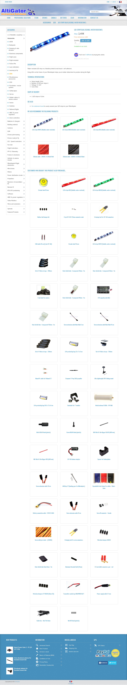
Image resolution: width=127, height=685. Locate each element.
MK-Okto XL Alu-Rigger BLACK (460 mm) (104, 432)
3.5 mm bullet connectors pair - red (104, 567)
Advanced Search (45, 645)
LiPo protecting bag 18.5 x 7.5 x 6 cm (43, 405)
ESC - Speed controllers (15, 141)
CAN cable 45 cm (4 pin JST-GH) (43, 244)
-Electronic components (16, 53)
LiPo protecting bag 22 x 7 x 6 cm (73, 352)
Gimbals (53, 18)
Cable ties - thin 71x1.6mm (43, 621)
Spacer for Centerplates (104, 459)
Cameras (10, 128)
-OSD (10, 82)
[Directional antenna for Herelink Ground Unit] (9, 674)
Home (108, 2)
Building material (13, 124)
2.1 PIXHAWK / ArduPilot (15, 35)
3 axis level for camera (43, 298)
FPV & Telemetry (13, 151)
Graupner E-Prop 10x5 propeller (73, 378)
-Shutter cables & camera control (14, 98)
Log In (114, 2)
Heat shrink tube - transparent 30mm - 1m (74, 271)
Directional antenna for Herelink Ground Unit (21, 669)
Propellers (11, 178)
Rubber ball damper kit (43, 217)
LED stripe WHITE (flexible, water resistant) (43, 130)
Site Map (71, 645)
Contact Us (94, 18)
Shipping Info (73, 648)
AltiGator (17, 681)
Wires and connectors (14, 204)
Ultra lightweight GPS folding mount (103, 378)
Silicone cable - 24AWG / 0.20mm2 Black (73, 157)
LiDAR (72, 18)
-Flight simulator (14, 60)
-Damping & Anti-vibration (14, 49)
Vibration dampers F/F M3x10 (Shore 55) (43, 594)
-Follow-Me (12, 64)
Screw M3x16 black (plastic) (73, 432)
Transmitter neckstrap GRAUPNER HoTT (73, 594)
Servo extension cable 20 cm (43, 486)
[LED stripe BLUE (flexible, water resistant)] (50, 41)
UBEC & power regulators (15, 197)
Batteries (63, 18)
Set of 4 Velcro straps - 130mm (104, 352)
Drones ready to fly (13, 138)
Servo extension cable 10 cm (73, 513)
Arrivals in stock (44, 652)
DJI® (9, 131)
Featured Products (13, 212)
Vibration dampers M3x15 (104, 540)
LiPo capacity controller (104, 298)
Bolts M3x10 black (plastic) (43, 432)
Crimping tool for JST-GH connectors (104, 217)
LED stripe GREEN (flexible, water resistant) (73, 130)
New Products (44, 648)
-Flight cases (12, 57)
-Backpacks (12, 45)
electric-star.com (73, 651)
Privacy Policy (44, 662)
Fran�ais (70, 683)
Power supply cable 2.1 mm (104, 594)
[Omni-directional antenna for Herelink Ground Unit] (9, 663)
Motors (10, 172)
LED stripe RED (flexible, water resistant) (104, 130)
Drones (44, 18)
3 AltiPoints (88, 55)
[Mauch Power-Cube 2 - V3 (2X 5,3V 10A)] (9, 653)
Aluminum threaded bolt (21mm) (73, 567)
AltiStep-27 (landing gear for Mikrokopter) (74, 486)
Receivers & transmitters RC (15, 183)
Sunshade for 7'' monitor (73, 405)
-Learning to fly (13, 70)
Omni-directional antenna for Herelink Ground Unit (22, 659)
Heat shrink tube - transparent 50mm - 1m (104, 271)
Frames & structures (14, 155)
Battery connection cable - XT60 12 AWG (43, 513)
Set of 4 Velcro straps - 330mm (43, 352)
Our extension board (38, 106)
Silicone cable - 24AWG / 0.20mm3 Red (43, 157)
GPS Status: (101, 645)
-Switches (12, 106)
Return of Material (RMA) (47, 655)
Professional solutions (22, 18)
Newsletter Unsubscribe (47, 665)
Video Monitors (12, 200)
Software (10, 194)
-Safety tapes (13, 91)
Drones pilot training (14, 135)
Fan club (10, 145)
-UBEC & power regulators (13, 113)
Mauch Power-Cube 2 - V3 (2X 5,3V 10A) (23, 648)
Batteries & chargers (14, 121)
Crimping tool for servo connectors (74, 540)
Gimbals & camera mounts (13, 159)
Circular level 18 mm (43, 190)
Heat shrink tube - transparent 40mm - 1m (74, 298)
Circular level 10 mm (73, 244)
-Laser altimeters (14, 67)
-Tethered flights (14, 109)
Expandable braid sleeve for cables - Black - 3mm (104, 487)
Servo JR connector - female (104, 513)
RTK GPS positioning (14, 190)
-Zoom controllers (14, 118)
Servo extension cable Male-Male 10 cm (104, 325)
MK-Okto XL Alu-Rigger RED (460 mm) (43, 459)
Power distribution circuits (15, 175)
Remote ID (11, 187)
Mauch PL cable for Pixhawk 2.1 (43, 378)
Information (82, 18)
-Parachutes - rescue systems (15, 86)
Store (36, 18)
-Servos (11, 94)
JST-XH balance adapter (73, 459)
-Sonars (11, 102)
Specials (10, 209)
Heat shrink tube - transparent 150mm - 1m (43, 325)
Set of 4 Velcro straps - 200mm (43, 271)
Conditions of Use (45, 658)
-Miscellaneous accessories (13, 78)
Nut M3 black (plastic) (73, 621)
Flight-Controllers (13, 148)
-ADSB (11, 42)
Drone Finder (8, 2)
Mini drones (11, 168)
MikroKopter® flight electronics (13, 164)
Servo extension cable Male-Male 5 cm (73, 325)
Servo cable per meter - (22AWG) (43, 540)
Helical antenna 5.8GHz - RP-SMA (104, 405)
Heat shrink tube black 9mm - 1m (43, 567)
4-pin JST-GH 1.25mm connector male (74, 217)
